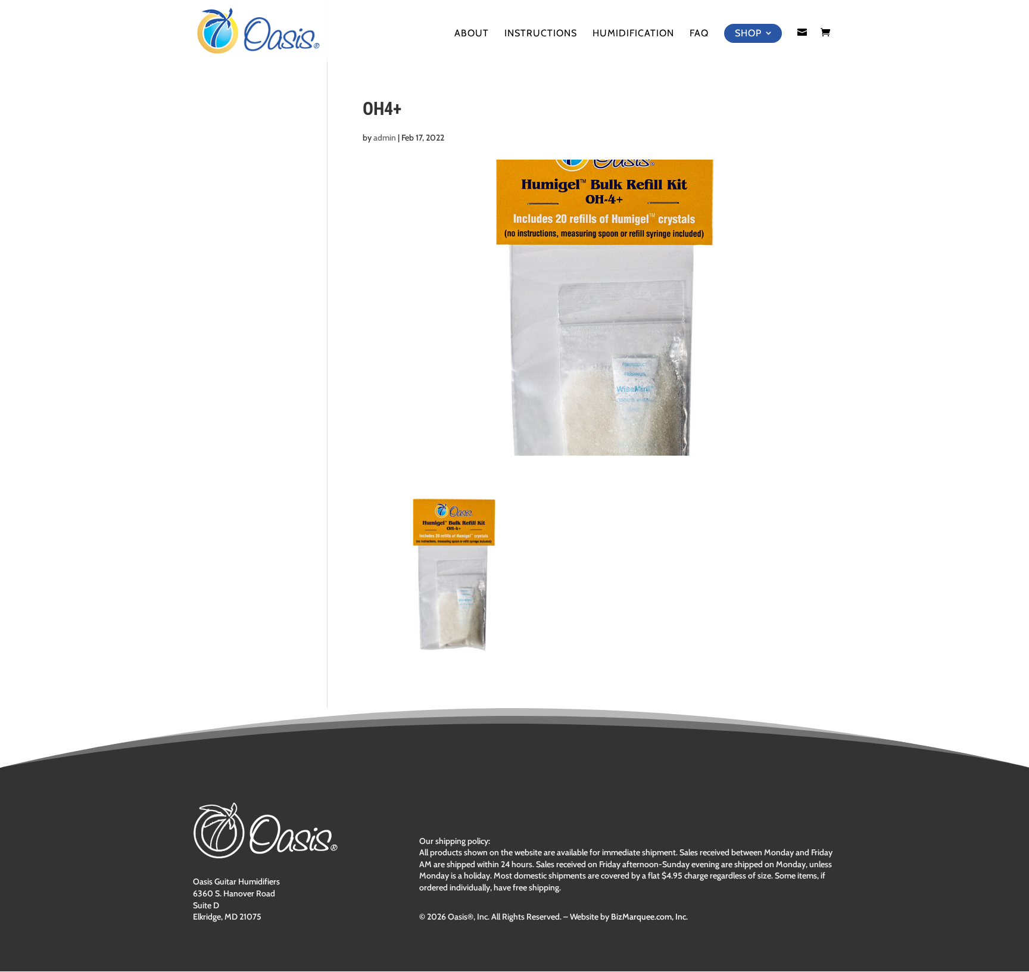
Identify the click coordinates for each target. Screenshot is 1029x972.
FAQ (699, 34)
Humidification (633, 34)
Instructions (540, 34)
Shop (748, 33)
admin (384, 137)
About (471, 34)
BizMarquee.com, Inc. (649, 916)
